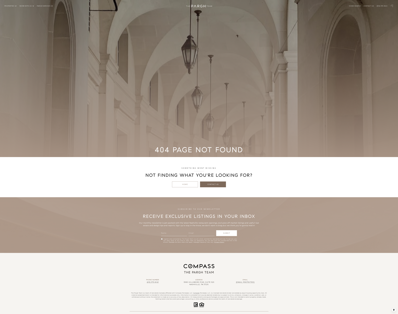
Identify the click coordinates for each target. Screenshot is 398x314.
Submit (226, 233)
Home (185, 184)
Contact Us (213, 184)
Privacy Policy (219, 242)
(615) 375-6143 (153, 282)
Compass (196, 293)
